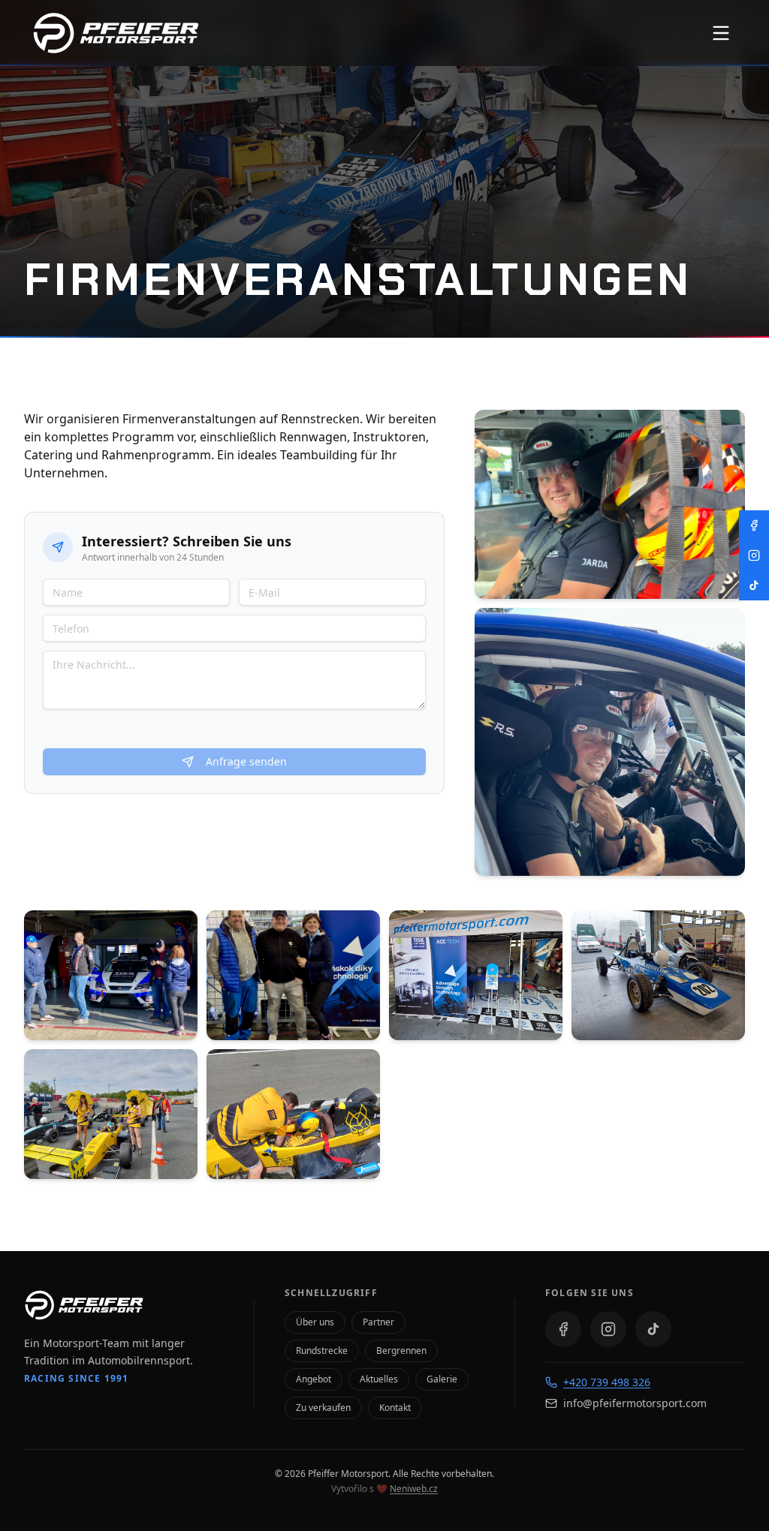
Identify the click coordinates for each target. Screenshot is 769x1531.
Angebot (313, 1379)
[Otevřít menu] (721, 33)
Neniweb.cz (414, 1488)
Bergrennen (401, 1350)
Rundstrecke (322, 1350)
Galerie (442, 1379)
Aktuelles (379, 1379)
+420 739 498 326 (606, 1382)
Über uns (315, 1322)
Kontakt (395, 1407)
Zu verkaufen (323, 1407)
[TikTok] (653, 1329)
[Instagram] (608, 1329)
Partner (378, 1322)
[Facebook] (563, 1329)
